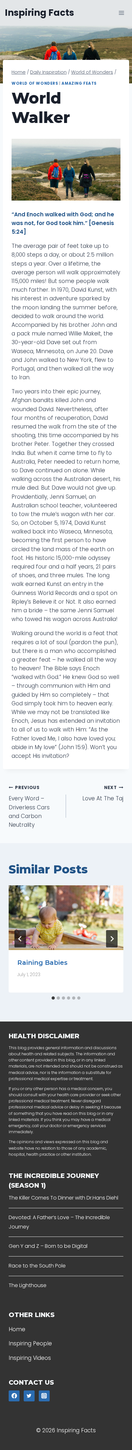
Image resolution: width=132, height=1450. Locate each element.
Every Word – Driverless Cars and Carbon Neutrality (29, 807)
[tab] (53, 998)
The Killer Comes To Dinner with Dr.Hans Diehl (63, 1197)
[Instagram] (44, 1395)
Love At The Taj (102, 794)
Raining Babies (42, 962)
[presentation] (66, 917)
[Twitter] (29, 1395)
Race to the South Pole (37, 1265)
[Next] (112, 938)
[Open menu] (121, 13)
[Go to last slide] (20, 938)
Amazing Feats (79, 83)
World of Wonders (35, 83)
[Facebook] (14, 1395)
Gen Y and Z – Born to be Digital (48, 1246)
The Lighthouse (27, 1285)
